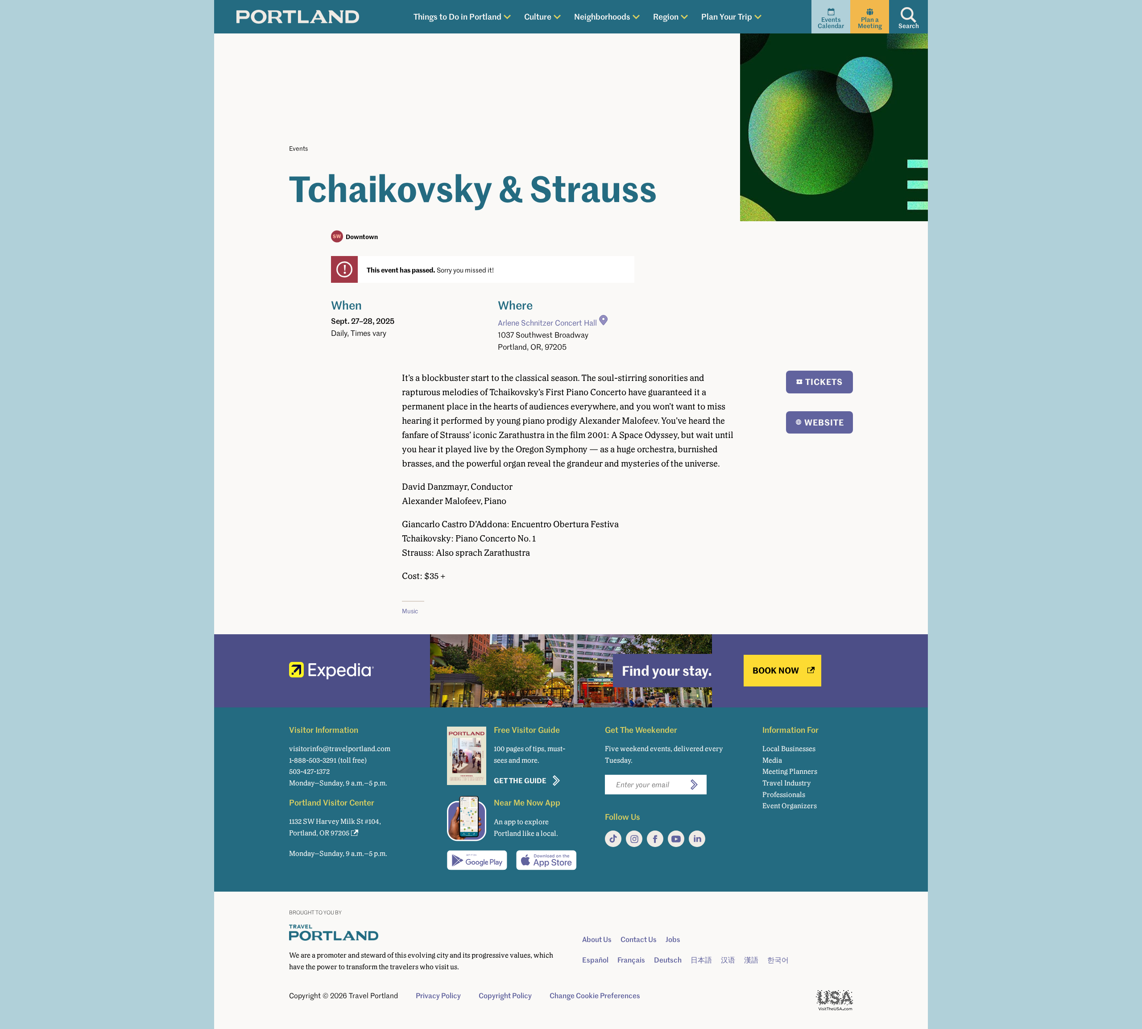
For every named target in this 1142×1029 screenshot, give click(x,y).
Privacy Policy (438, 995)
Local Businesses (788, 748)
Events (298, 148)
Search (908, 25)
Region (666, 16)
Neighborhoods (602, 16)
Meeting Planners (789, 771)
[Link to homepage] (297, 17)
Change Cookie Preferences (595, 995)
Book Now (776, 670)
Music (410, 611)
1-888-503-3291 (312, 760)
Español (595, 960)
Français (631, 960)
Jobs (673, 939)
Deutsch (668, 960)
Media (772, 760)
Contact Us (639, 939)
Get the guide (520, 780)
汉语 (728, 960)
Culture (537, 16)
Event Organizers (789, 806)
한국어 (778, 960)
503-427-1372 (309, 771)
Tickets (824, 382)
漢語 (751, 960)
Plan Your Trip (726, 16)
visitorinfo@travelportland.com (339, 748)
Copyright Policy (505, 995)
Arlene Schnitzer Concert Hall (547, 323)
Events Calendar (831, 22)
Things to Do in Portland (457, 16)
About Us (597, 939)
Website (824, 422)
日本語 (701, 960)
